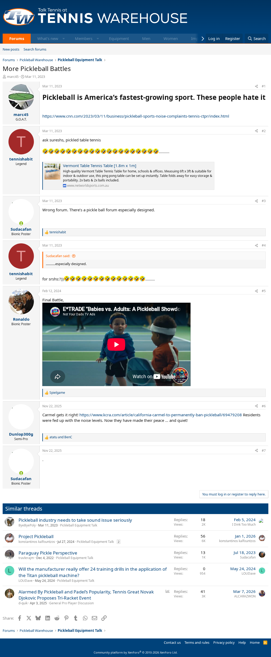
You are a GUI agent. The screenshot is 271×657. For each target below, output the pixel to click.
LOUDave (26, 580)
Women (171, 38)
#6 (264, 406)
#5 (264, 291)
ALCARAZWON (245, 596)
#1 (264, 86)
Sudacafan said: (58, 255)
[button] (63, 38)
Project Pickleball (36, 536)
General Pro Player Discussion (71, 603)
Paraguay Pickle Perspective (48, 553)
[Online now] (21, 223)
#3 (264, 201)
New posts (11, 49)
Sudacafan (248, 557)
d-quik (23, 603)
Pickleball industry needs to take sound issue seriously (75, 520)
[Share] (256, 86)
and (60, 437)
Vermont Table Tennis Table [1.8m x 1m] (99, 165)
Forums (16, 38)
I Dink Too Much (244, 524)
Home (255, 642)
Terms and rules (196, 642)
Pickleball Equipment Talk (78, 525)
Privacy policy (224, 642)
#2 (264, 131)
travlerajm (26, 558)
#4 (264, 245)
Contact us (172, 642)
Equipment (119, 38)
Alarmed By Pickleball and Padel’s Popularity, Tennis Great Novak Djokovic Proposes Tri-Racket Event (86, 595)
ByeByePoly (27, 525)
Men (146, 38)
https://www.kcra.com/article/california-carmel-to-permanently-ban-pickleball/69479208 (160, 414)
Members (83, 38)
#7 (264, 450)
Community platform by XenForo (136, 652)
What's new (47, 38)
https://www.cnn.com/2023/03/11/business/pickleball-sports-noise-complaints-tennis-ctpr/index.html (135, 116)
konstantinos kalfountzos (37, 541)
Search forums (35, 49)
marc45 (13, 76)
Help (242, 642)
